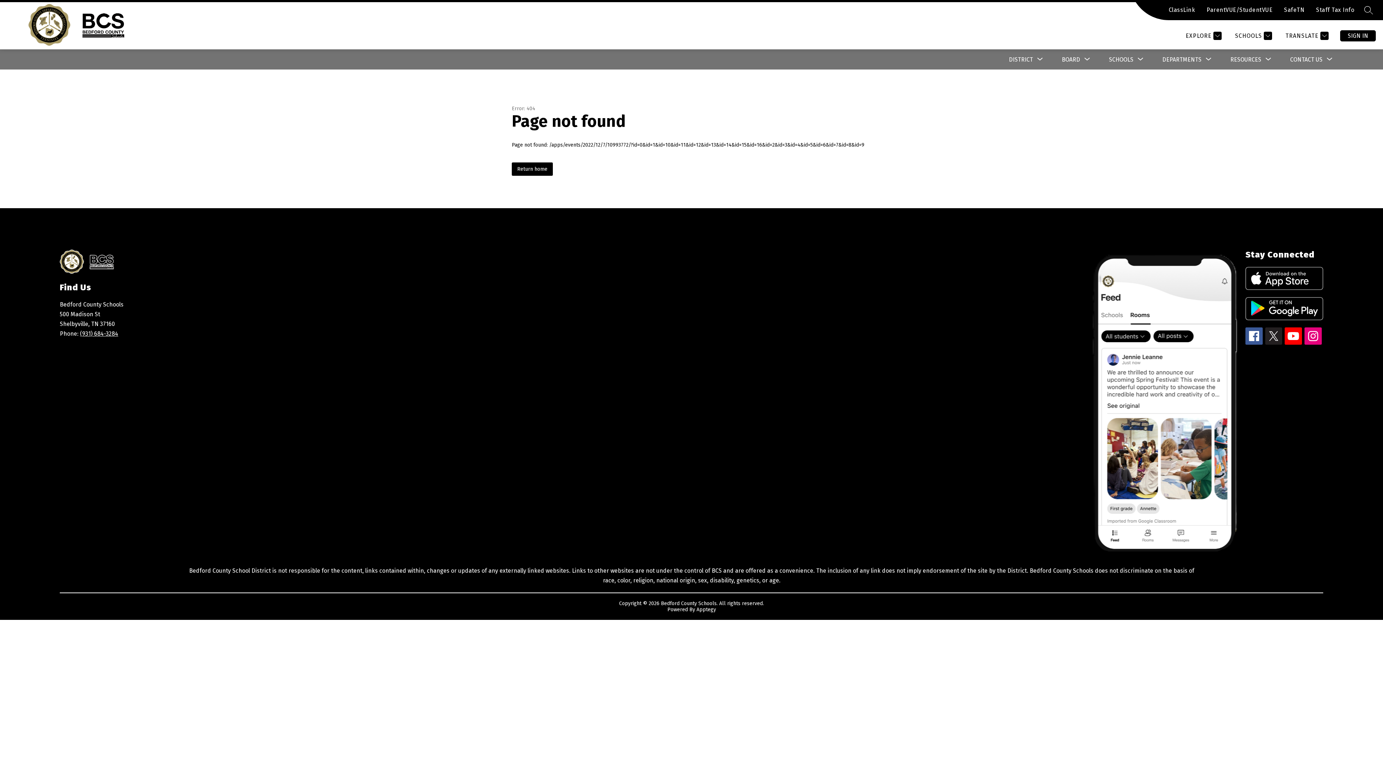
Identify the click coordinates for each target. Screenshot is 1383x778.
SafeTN (1294, 9)
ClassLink (1182, 9)
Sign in (1358, 35)
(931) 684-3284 (99, 333)
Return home (532, 169)
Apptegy (706, 610)
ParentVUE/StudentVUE (1239, 9)
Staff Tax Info (1335, 9)
